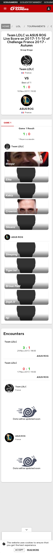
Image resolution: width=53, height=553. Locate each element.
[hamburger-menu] (5, 8)
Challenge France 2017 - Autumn (26, 43)
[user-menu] (49, 8)
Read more (33, 550)
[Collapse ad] (26, 529)
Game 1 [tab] (7, 123)
